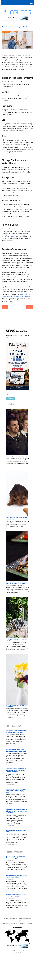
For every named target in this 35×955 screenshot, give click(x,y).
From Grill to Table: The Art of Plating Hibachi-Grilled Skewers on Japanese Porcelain (17, 582)
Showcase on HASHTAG (25, 918)
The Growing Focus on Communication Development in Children (16, 876)
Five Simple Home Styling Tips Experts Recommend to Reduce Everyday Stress (16, 790)
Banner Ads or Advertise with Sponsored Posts (14, 923)
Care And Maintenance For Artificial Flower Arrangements (17, 705)
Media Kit (30, 923)
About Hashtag (13, 918)
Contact (6, 918)
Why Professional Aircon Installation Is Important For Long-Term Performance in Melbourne (16, 811)
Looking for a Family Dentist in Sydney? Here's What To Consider (16, 895)
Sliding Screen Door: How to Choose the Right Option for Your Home (16, 731)
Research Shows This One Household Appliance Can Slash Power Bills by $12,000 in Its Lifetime (16, 770)
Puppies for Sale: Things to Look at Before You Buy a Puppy (16, 518)
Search (22, 921)
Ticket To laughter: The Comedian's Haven (16, 456)
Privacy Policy (15, 921)
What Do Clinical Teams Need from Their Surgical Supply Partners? (15, 857)
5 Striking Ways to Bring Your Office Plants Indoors (16, 639)
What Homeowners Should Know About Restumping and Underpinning (16, 750)
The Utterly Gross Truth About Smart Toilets (16, 830)
